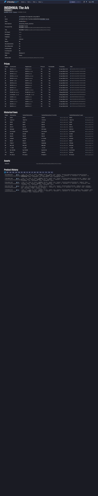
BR (13, 172)
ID (27, 172)
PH (40, 172)
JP (32, 172)
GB (24, 172)
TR (46, 172)
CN (19, 172)
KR (34, 172)
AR (7, 172)
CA (16, 172)
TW (49, 172)
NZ (37, 172)
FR (21, 172)
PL (43, 172)
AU (10, 172)
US (52, 172)
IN (29, 172)
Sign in (90, 2)
